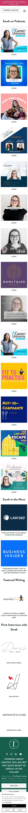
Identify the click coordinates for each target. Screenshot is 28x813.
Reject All (20, 810)
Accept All (14, 806)
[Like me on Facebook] (7, 754)
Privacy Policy (9, 802)
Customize (7, 810)
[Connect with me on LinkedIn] (16, 754)
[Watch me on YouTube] (21, 754)
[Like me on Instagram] (11, 754)
